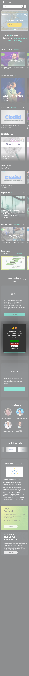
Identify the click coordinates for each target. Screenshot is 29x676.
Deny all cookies (15, 343)
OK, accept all (14, 341)
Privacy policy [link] (14, 348)
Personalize (14, 346)
